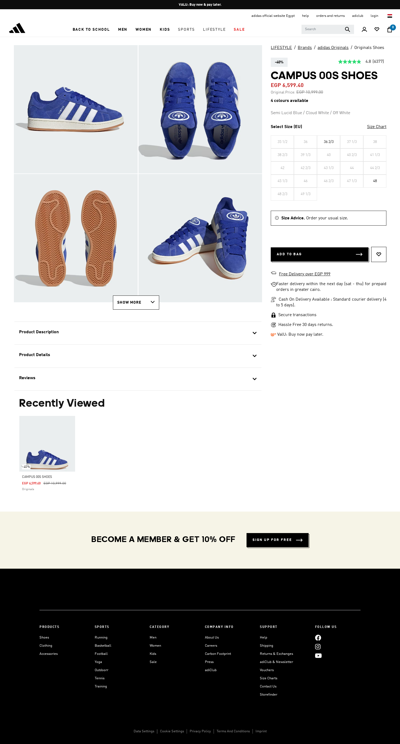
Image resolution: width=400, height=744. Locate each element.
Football (101, 654)
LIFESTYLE (281, 48)
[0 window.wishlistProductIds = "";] (376, 30)
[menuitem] (91, 30)
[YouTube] (318, 655)
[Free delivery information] (273, 273)
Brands (305, 48)
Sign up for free (272, 540)
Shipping (266, 646)
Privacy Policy (200, 731)
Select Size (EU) (286, 127)
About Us (212, 637)
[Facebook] (318, 637)
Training (101, 686)
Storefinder (268, 694)
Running (101, 637)
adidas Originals (333, 48)
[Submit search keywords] (347, 29)
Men (153, 637)
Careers (211, 646)
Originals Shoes (369, 48)
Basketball (103, 646)
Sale (153, 662)
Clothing (45, 646)
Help (263, 637)
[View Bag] (389, 29)
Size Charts (268, 678)
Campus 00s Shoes (37, 477)
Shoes (44, 637)
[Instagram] (318, 646)
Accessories (48, 654)
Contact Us (268, 686)
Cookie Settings (172, 731)
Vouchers (267, 670)
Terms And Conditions (233, 731)
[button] (91, 30)
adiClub (211, 670)
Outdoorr (101, 670)
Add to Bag (289, 254)
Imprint (261, 731)
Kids (153, 654)
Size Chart (376, 127)
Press (209, 662)
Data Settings (144, 731)
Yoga (98, 662)
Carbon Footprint (218, 654)
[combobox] (327, 29)
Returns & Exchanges (276, 654)
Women (155, 646)
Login (375, 16)
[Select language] (390, 16)
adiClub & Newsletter (276, 662)
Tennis (99, 678)
